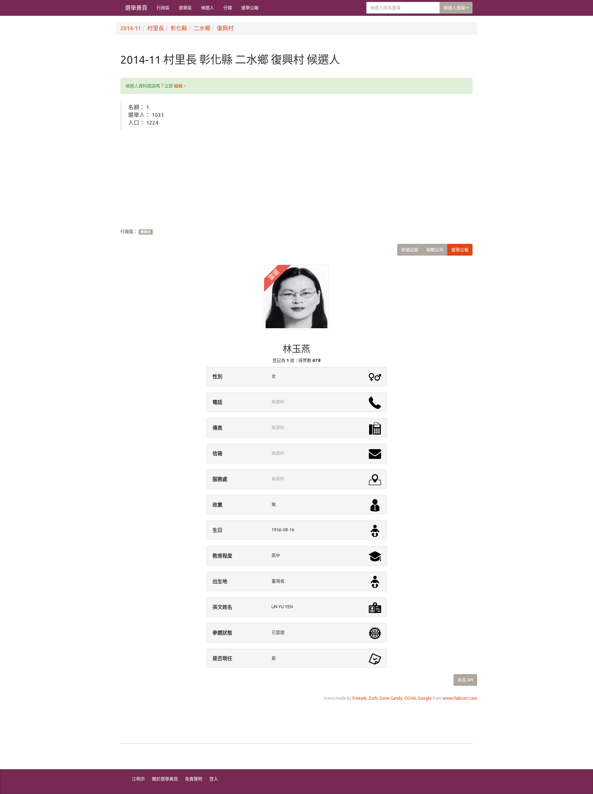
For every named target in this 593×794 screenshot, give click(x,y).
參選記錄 (409, 249)
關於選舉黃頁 (165, 778)
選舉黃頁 (136, 8)
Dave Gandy (391, 698)
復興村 (225, 28)
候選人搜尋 (455, 7)
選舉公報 (250, 7)
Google (425, 698)
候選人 (207, 7)
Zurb (373, 698)
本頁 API (465, 679)
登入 (213, 778)
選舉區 (185, 7)
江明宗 (138, 778)
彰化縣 (178, 28)
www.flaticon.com (460, 698)
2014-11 (130, 28)
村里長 (155, 28)
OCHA (410, 698)
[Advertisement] (296, 179)
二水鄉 (202, 28)
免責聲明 (193, 778)
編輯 (178, 85)
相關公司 (435, 249)
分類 (227, 7)
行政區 (163, 7)
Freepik (359, 698)
